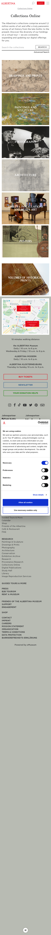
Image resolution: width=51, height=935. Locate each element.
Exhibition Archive (11, 556)
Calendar (6, 520)
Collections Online (25, 8)
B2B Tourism (9, 591)
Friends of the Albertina (13, 526)
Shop (4, 523)
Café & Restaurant (11, 529)
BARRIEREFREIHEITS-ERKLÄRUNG (19, 638)
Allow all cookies (25, 502)
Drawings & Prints (10, 545)
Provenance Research (12, 562)
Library (5, 573)
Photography (8, 548)
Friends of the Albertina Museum (22, 601)
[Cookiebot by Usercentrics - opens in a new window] (38, 422)
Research (7, 539)
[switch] (45, 470)
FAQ (4, 532)
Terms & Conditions (13, 632)
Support (7, 604)
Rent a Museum (10, 594)
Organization (10, 629)
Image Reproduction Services (16, 576)
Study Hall (7, 570)
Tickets (40, 3)
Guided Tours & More (12, 517)
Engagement (9, 607)
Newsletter (25, 385)
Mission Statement (13, 626)
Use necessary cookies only (25, 510)
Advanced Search (41, 52)
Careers (7, 623)
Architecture (8, 550)
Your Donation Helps (25, 393)
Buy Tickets (25, 377)
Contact (7, 618)
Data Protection (11, 635)
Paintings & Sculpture (12, 542)
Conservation (8, 553)
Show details (38, 495)
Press (5, 589)
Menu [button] (47, 3)
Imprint (6, 620)
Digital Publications (11, 568)
